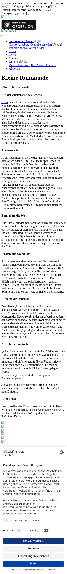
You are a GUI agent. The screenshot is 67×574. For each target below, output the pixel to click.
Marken (13, 58)
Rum (4, 102)
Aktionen (14, 68)
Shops (12, 51)
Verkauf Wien (36, 47)
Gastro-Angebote (19, 44)
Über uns (14, 61)
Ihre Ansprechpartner (43, 65)
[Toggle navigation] (2, 35)
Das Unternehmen (19, 65)
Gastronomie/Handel (21, 41)
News (12, 54)
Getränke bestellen (41, 44)
